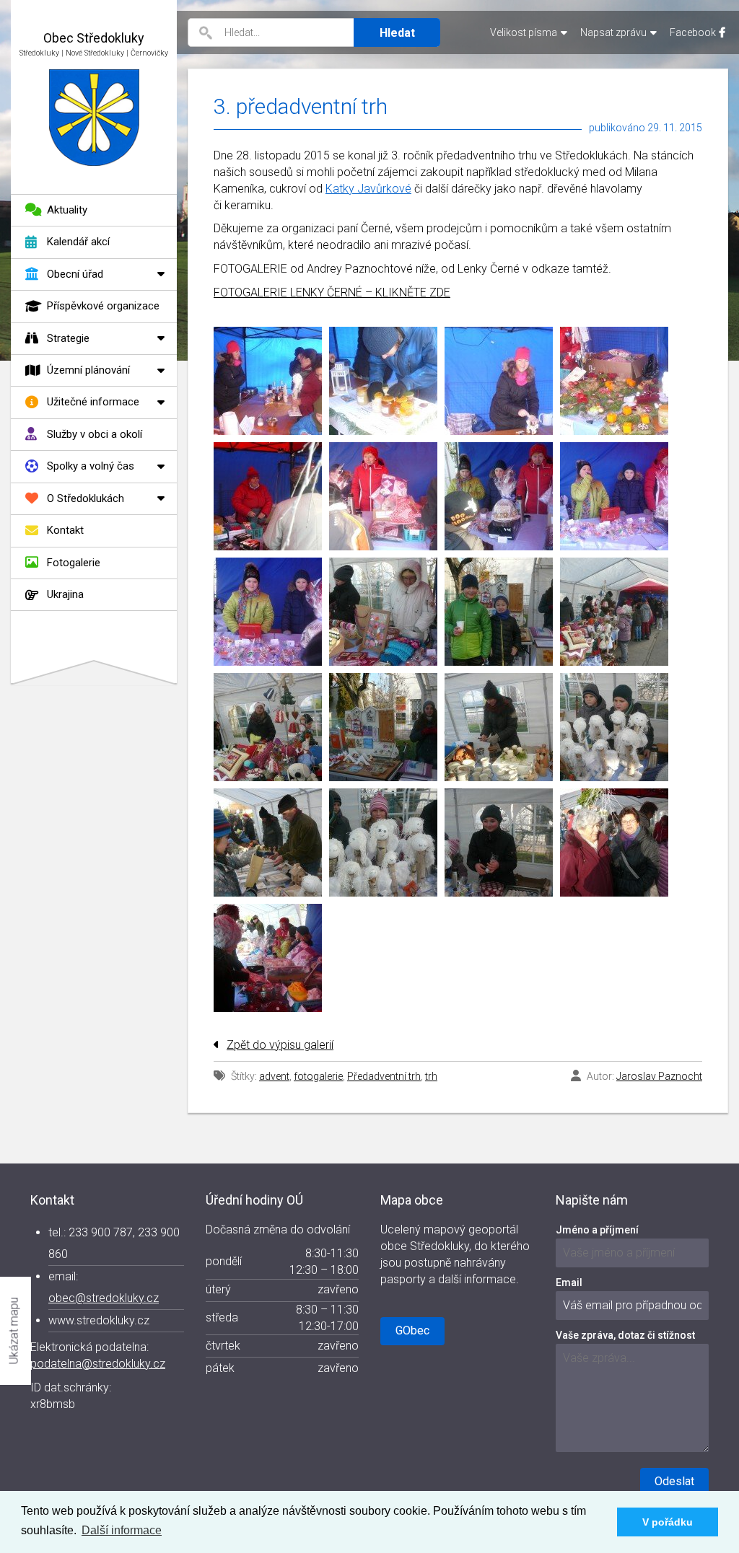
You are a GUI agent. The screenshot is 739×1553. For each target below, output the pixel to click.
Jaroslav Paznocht (659, 1076)
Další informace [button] (122, 1530)
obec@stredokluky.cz (103, 1298)
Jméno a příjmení (597, 1230)
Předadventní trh (384, 1076)
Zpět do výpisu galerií (280, 1045)
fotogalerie (318, 1076)
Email (569, 1282)
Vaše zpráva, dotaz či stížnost (625, 1335)
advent (274, 1076)
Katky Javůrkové (368, 188)
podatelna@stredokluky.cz (97, 1364)
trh (431, 1076)
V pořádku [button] (667, 1522)
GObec (412, 1330)
